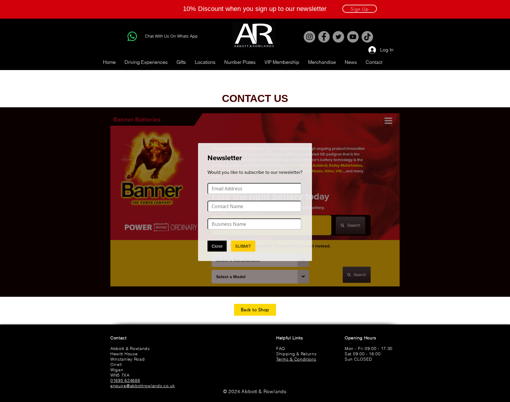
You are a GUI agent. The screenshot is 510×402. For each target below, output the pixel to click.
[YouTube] (353, 37)
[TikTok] (367, 37)
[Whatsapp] (132, 36)
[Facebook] (324, 37)
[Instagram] (309, 37)
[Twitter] (338, 37)
